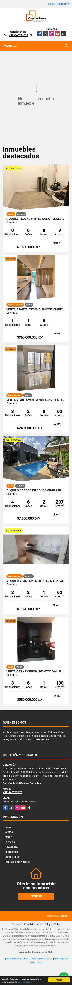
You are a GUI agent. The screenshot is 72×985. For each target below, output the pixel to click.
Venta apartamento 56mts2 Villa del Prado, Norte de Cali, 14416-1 (36, 399)
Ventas (9, 832)
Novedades (11, 846)
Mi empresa (11, 851)
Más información (25, 981)
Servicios (10, 841)
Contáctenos (12, 856)
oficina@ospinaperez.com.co (19, 801)
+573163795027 (18, 35)
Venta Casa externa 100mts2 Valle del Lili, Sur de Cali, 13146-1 (36, 671)
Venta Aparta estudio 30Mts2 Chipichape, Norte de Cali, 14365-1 (36, 309)
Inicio (8, 827)
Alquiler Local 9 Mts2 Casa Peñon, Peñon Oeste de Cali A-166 (36, 218)
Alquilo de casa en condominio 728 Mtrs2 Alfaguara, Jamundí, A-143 (36, 490)
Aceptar (59, 979)
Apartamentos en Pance (16, 958)
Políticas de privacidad (17, 861)
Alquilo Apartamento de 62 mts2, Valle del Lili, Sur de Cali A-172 (36, 581)
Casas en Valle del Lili (41, 958)
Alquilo (8, 837)
